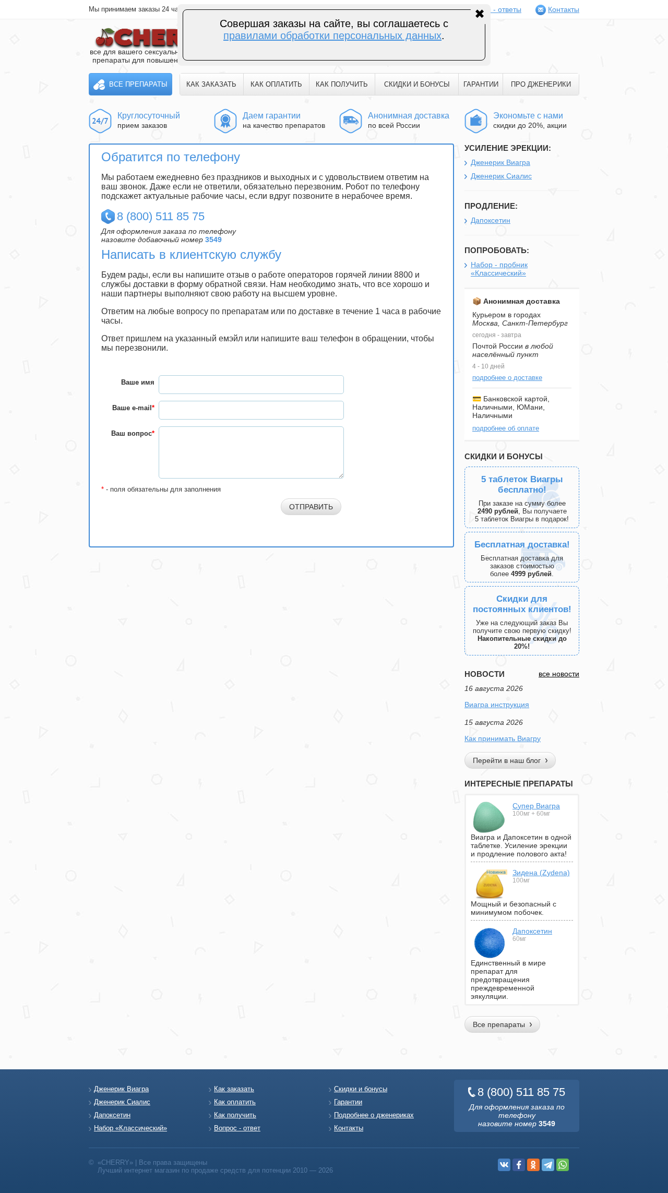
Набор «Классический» (130, 1128)
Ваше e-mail (133, 408)
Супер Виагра (536, 806)
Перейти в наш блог (507, 760)
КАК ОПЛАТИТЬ (276, 84)
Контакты (563, 9)
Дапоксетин (490, 220)
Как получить (235, 1115)
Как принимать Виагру (502, 738)
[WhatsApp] (562, 1165)
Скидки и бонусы (360, 1089)
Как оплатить (235, 1102)
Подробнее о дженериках (374, 1115)
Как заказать (234, 1089)
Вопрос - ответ (237, 1128)
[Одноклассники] (533, 1165)
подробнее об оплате (505, 428)
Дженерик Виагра (500, 162)
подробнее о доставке (507, 377)
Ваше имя (137, 382)
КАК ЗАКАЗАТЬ (211, 84)
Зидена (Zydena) (541, 872)
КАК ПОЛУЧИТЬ (342, 84)
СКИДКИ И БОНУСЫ (417, 84)
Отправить (311, 507)
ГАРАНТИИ (480, 84)
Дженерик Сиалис (501, 176)
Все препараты (138, 84)
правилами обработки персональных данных (332, 35)
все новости (559, 674)
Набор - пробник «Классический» (499, 268)
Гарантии (348, 1102)
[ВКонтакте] (504, 1165)
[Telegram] (548, 1165)
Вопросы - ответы (491, 9)
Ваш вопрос (132, 433)
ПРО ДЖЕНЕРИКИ (541, 84)
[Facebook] (518, 1165)
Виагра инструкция (496, 704)
